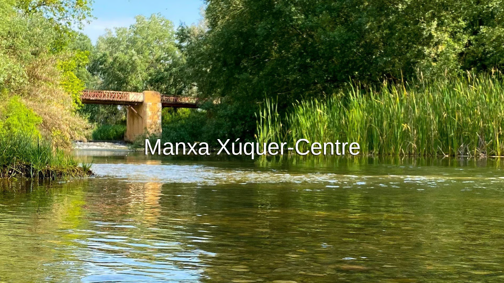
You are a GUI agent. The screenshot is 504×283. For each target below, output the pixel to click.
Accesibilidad (336, 276)
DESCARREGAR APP (228, 115)
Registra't (287, 115)
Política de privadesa (253, 276)
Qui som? (299, 276)
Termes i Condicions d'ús (189, 276)
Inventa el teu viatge (252, 94)
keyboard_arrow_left (52, 174)
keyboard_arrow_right (452, 174)
